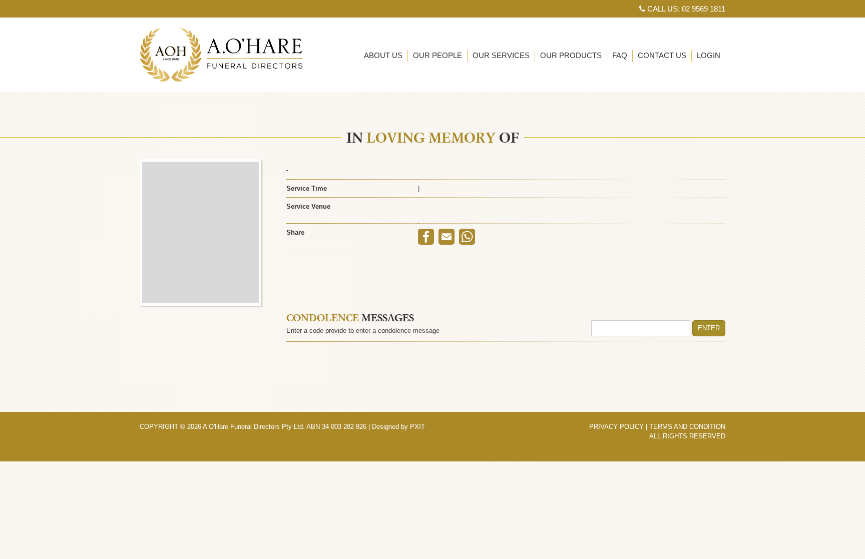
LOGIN (708, 55)
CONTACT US (662, 55)
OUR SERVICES (501, 55)
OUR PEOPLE (437, 55)
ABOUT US (383, 55)
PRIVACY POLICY (616, 426)
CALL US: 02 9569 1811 (685, 9)
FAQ (619, 55)
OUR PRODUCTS (571, 55)
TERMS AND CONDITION (687, 426)
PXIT (417, 426)
